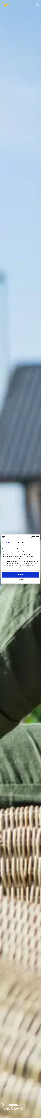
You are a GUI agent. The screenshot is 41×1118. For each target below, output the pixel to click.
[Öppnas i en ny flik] (30, 537)
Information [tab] (20, 542)
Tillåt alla (20, 574)
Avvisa (20, 580)
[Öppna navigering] (37, 4)
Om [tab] (33, 542)
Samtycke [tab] (7, 542)
